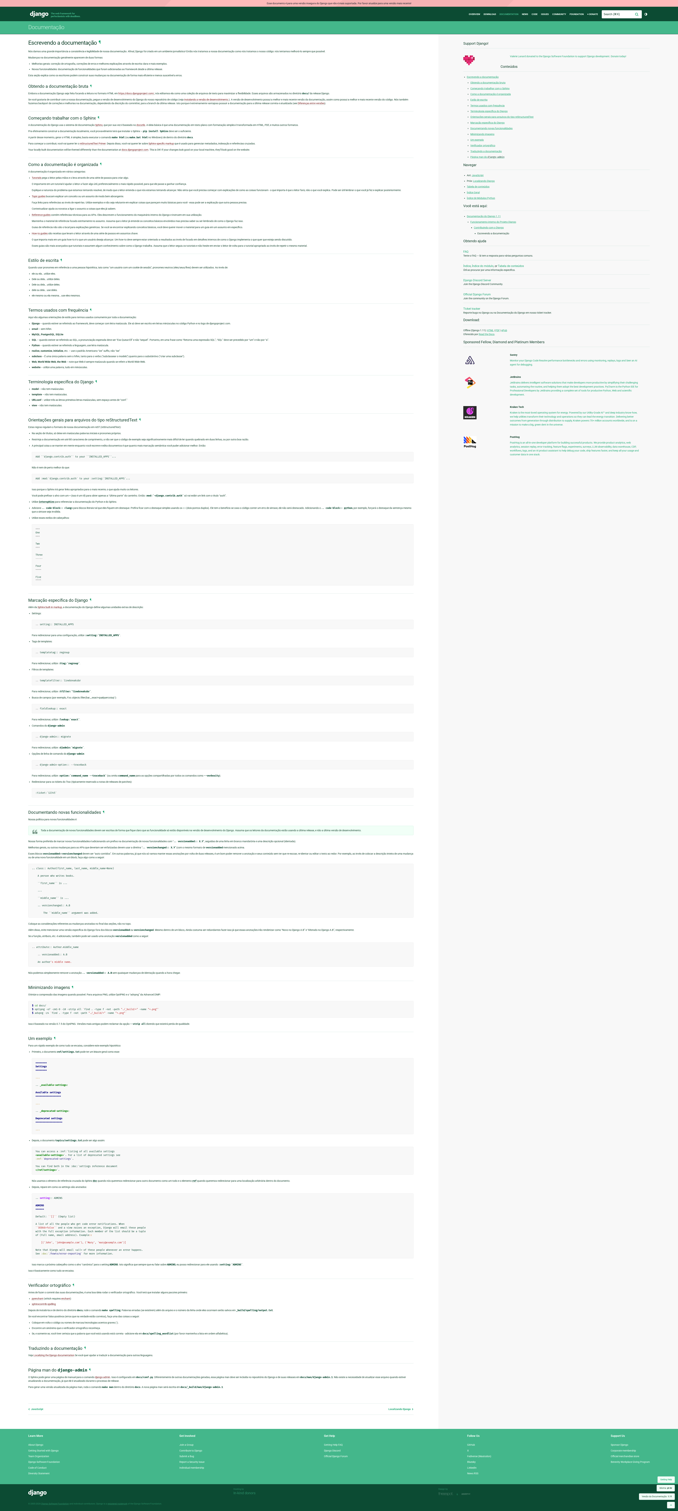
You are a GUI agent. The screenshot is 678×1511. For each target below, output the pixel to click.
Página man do (487, 157)
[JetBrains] (470, 388)
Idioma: (665, 1488)
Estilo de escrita (478, 99)
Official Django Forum (477, 294)
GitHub (471, 1444)
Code (534, 14)
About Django (35, 1444)
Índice (467, 266)
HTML (490, 330)
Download (490, 14)
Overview (474, 14)
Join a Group (186, 1444)
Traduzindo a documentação (486, 151)
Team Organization (38, 1456)
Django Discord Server (477, 280)
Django (39, 14)
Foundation (577, 14)
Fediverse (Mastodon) (479, 1456)
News (525, 14)
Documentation (508, 14)
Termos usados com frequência (487, 105)
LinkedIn (472, 1467)
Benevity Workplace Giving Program (630, 1462)
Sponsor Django (619, 1444)
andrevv (470, 1494)
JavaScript (37, 1409)
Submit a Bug (186, 1456)
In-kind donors (244, 1493)
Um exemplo (477, 139)
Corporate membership (623, 1450)
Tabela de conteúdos (478, 186)
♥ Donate (592, 14)
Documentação (46, 27)
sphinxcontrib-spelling (44, 1304)
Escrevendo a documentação (483, 77)
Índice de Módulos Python (481, 198)
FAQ (465, 251)
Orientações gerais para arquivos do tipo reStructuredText (502, 116)
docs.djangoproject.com (135, 149)
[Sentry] (470, 365)
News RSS (472, 1473)
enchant (65, 1298)
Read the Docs (486, 334)
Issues (545, 14)
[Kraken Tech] (470, 418)
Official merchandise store (625, 1456)
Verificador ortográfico (482, 145)
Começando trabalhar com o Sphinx (490, 88)
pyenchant (37, 1298)
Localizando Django (399, 1409)
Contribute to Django (190, 1450)
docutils (140, 125)
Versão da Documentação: (657, 1496)
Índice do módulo (482, 266)
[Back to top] (671, 1505)
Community (559, 14)
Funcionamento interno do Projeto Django (493, 222)
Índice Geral (473, 192)
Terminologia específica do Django (489, 111)
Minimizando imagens (482, 134)
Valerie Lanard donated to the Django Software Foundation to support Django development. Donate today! (568, 56)
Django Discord (332, 1450)
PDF (497, 330)
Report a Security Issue (191, 1462)
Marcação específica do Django (487, 122)
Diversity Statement (39, 1473)
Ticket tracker (471, 308)
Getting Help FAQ (333, 1444)
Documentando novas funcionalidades (491, 128)
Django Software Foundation (44, 1462)
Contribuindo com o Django (489, 227)
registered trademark (117, 1504)
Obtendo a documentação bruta (487, 82)
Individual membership (191, 1467)
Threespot (446, 1494)
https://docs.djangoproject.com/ (136, 93)
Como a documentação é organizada (490, 94)
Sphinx (99, 125)
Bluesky (471, 1462)
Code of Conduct (37, 1467)
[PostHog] (470, 447)
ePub (504, 330)
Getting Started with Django (43, 1450)
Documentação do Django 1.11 (484, 216)
